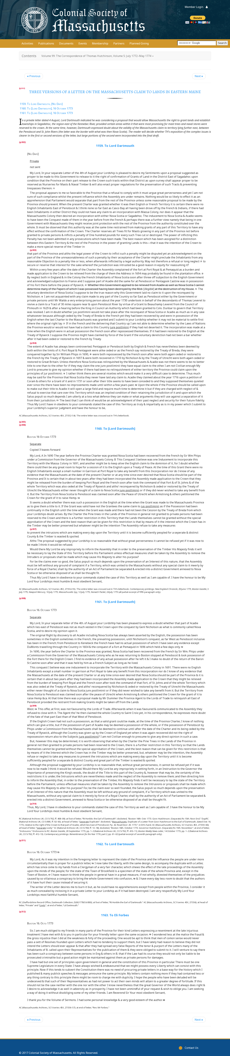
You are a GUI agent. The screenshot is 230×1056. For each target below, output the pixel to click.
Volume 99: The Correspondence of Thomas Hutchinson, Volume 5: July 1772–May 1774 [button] (96, 56)
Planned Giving (139, 43)
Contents (29, 56)
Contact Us (191, 1048)
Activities (27, 43)
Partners (118, 43)
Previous (33, 76)
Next (199, 76)
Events (82, 43)
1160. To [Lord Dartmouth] (115, 428)
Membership (100, 43)
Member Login (194, 7)
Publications (46, 43)
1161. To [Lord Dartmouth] (115, 602)
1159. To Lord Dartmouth (115, 146)
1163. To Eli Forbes (115, 915)
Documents (66, 43)
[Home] (82, 19)
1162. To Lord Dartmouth (115, 844)
